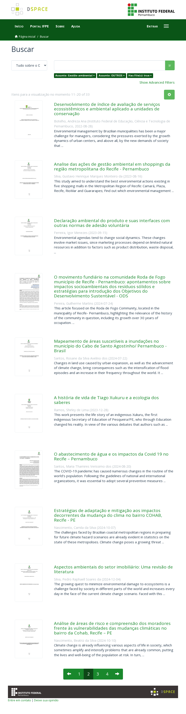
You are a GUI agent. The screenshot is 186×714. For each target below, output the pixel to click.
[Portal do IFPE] (151, 9)
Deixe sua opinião (46, 700)
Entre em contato (19, 700)
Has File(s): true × (140, 75)
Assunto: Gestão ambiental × (75, 75)
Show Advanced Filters (157, 82)
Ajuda (75, 26)
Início (19, 26)
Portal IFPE (39, 26)
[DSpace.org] (163, 692)
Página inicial (27, 37)
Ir (170, 65)
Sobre (60, 26)
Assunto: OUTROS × (112, 75)
